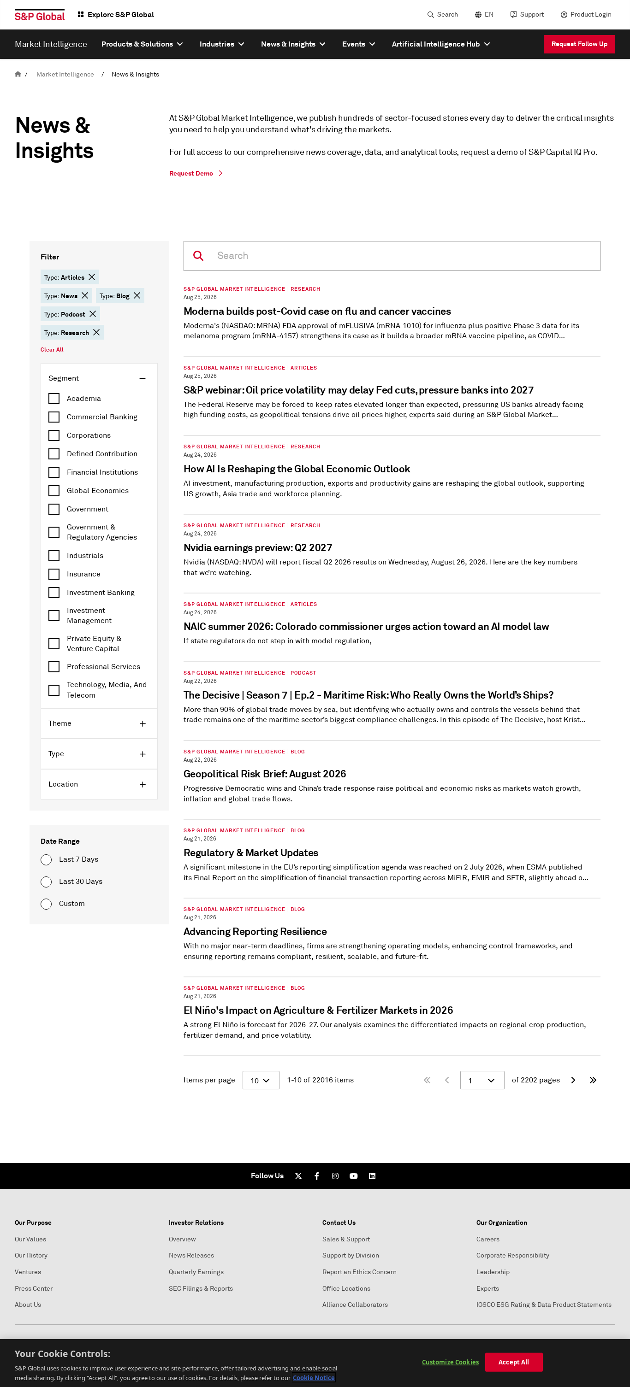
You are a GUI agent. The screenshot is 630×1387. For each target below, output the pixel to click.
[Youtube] (353, 1176)
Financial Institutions (102, 472)
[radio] (46, 859)
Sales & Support (346, 1239)
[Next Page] (572, 1080)
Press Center (34, 1289)
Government (87, 509)
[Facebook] (316, 1176)
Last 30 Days (80, 881)
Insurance (84, 574)
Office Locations (346, 1289)
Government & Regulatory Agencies (102, 532)
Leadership (493, 1272)
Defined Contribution (102, 453)
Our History (31, 1255)
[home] (18, 74)
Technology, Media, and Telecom (107, 689)
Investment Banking (101, 592)
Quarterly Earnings (196, 1272)
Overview (182, 1239)
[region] (315, 1363)
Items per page (209, 1080)
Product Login (591, 14)
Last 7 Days (78, 859)
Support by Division (350, 1255)
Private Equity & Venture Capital (94, 643)
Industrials (85, 555)
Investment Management (89, 615)
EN (489, 14)
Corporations (89, 435)
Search (447, 14)
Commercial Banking (102, 417)
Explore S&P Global (121, 14)
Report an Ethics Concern (359, 1272)
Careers (487, 1239)
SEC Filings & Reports (201, 1289)
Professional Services (103, 666)
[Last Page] (593, 1080)
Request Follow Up (579, 44)
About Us (28, 1305)
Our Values (30, 1239)
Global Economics (98, 490)
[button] (91, 277)
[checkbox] (99, 398)
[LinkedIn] (372, 1176)
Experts (487, 1289)
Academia (84, 398)
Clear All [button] (52, 349)
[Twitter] (298, 1176)
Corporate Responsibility (512, 1255)
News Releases (191, 1255)
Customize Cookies (450, 1362)
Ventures (28, 1272)
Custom (72, 903)
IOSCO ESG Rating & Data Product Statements (544, 1305)
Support (532, 14)
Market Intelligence (65, 74)
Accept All (514, 1362)
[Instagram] (335, 1176)
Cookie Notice (314, 1377)
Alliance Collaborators (355, 1305)
